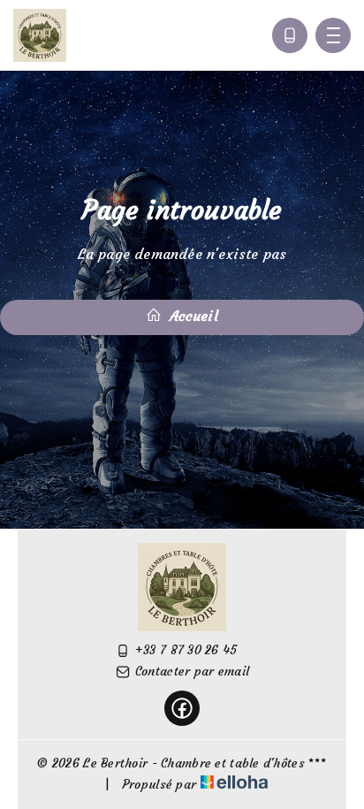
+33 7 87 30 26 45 (186, 650)
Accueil (191, 315)
